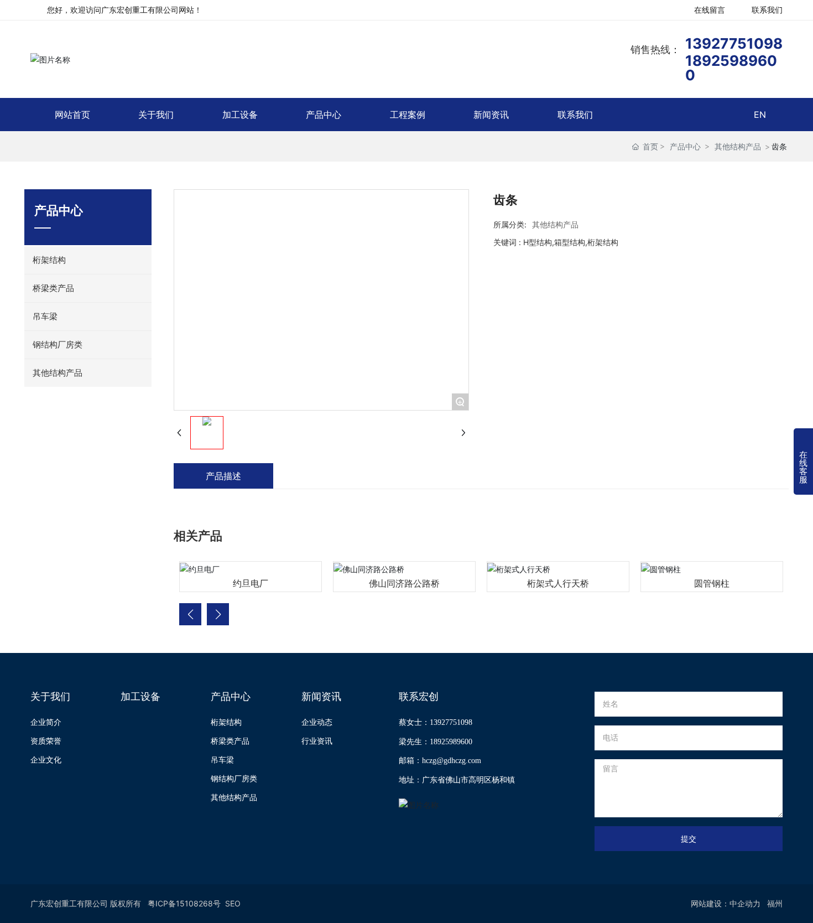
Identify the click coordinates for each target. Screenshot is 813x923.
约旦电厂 (250, 583)
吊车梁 (222, 759)
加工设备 (240, 114)
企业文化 (45, 759)
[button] (190, 614)
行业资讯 (316, 740)
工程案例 (407, 114)
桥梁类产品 (230, 740)
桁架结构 (226, 722)
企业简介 (45, 722)
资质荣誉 (45, 740)
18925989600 (731, 68)
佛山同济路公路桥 (404, 583)
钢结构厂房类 (234, 778)
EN (760, 114)
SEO (233, 903)
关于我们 (156, 114)
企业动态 (316, 722)
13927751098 (734, 43)
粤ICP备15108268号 (184, 903)
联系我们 (767, 9)
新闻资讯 (491, 114)
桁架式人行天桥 (558, 583)
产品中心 (323, 114)
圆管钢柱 (711, 583)
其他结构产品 (738, 146)
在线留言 (709, 9)
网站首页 (72, 114)
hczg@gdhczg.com (451, 760)
